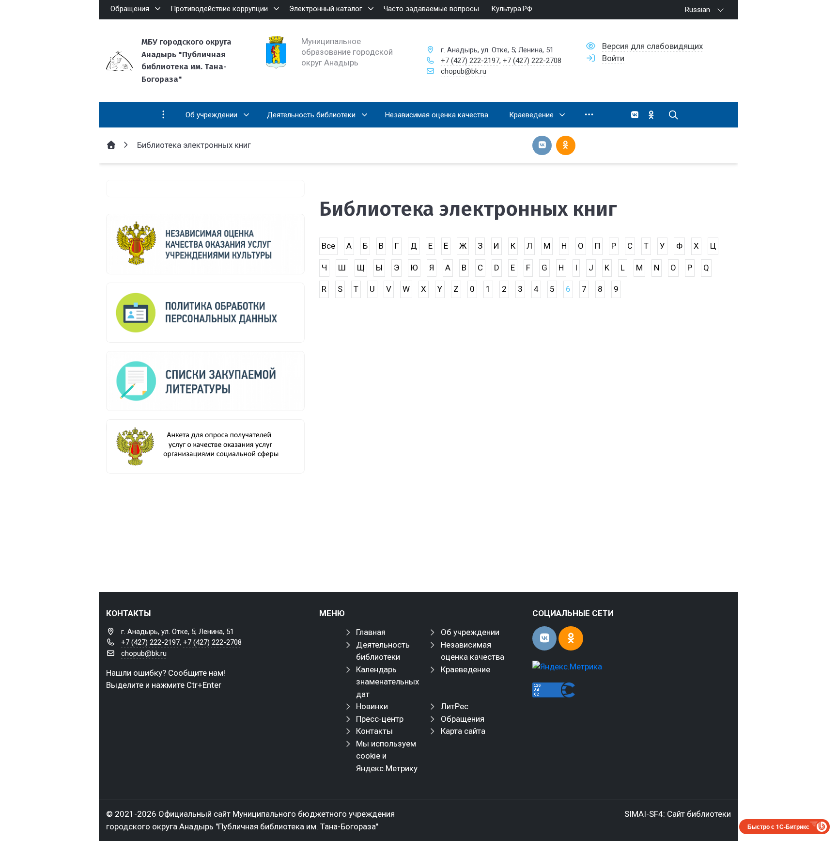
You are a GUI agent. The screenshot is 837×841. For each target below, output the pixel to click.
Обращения (462, 719)
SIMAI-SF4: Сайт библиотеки (677, 814)
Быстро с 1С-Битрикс (778, 826)
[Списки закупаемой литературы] (205, 381)
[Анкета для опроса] (205, 446)
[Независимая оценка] (205, 243)
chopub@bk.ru (463, 71)
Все (328, 246)
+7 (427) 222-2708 (532, 60)
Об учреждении (470, 632)
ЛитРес (454, 706)
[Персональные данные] (205, 312)
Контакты (374, 731)
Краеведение (465, 669)
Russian (697, 9)
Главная (371, 632)
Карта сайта (463, 731)
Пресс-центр (379, 719)
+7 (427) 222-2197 (470, 60)
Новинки (372, 706)
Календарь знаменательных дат (387, 682)
